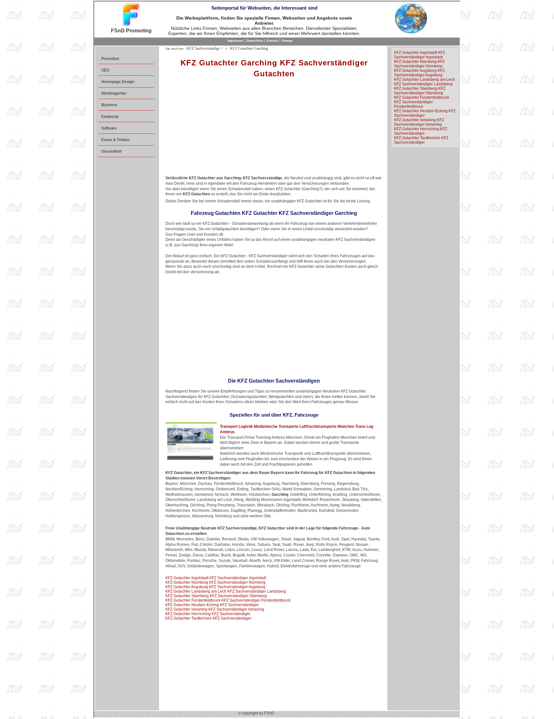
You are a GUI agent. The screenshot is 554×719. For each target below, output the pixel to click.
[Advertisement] (273, 129)
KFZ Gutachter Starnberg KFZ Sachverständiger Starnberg (216, 596)
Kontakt (272, 40)
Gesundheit (111, 151)
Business (109, 105)
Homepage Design (117, 82)
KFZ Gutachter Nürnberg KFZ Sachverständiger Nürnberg (215, 582)
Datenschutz (254, 40)
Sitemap (287, 40)
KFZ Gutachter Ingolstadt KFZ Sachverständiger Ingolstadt (215, 578)
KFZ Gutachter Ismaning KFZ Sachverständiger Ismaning (214, 609)
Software (109, 128)
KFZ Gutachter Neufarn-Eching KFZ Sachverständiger (212, 605)
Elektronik (110, 116)
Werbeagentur (113, 93)
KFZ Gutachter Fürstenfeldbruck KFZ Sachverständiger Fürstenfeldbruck (227, 600)
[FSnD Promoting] (131, 15)
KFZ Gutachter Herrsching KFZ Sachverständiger (207, 614)
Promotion (110, 58)
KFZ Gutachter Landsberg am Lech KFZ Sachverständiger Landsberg (225, 591)
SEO (105, 70)
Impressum (235, 40)
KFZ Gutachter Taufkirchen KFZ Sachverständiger (208, 618)
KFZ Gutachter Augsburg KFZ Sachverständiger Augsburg (215, 587)
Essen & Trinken (115, 140)
